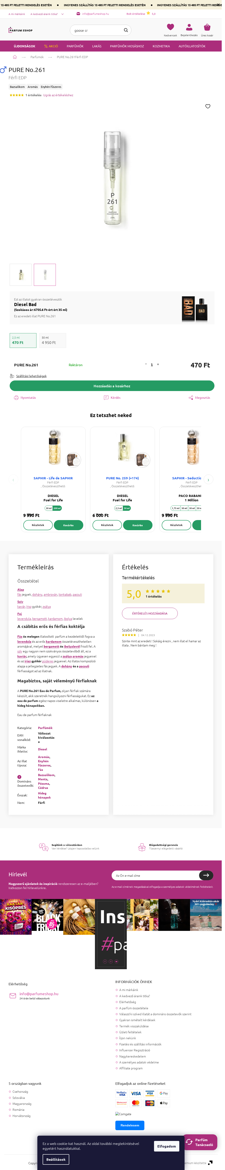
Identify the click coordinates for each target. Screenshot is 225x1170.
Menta (42, 779)
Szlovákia (19, 1098)
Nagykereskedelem (132, 1056)
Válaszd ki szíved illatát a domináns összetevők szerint (155, 1014)
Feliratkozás (206, 875)
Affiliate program (131, 1068)
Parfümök (45, 728)
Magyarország (22, 1104)
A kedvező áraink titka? (44, 14)
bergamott (39, 618)
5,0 (141, 13)
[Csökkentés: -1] (146, 363)
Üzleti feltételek (130, 1032)
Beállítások (55, 1159)
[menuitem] (22, 46)
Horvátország (22, 1116)
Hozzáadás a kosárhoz (112, 385)
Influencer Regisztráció (134, 1050)
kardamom (55, 618)
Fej (19, 614)
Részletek (38, 525)
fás (19, 594)
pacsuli (77, 594)
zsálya (47, 606)
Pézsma (43, 783)
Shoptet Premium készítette (188, 1163)
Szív (20, 601)
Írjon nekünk (127, 1038)
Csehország (20, 1091)
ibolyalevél (72, 646)
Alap (20, 589)
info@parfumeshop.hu (39, 995)
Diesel (42, 749)
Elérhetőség (127, 1002)
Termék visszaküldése (134, 1026)
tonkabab (65, 594)
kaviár (21, 606)
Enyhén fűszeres (44, 763)
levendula (24, 618)
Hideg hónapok (44, 795)
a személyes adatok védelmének (180, 886)
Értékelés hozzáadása (149, 613)
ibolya (68, 618)
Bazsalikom (46, 775)
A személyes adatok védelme (139, 1062)
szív (19, 651)
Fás (19, 636)
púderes (47, 661)
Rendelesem (130, 1125)
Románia (18, 1109)
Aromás (43, 757)
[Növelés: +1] (158, 364)
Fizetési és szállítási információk (140, 1044)
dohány (37, 594)
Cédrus (43, 788)
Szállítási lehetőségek (31, 376)
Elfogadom (166, 1146)
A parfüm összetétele (133, 1008)
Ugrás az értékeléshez (58, 95)
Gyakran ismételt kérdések (137, 1020)
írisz (28, 606)
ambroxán (50, 594)
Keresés (126, 30)
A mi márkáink (17, 14)
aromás (78, 656)
